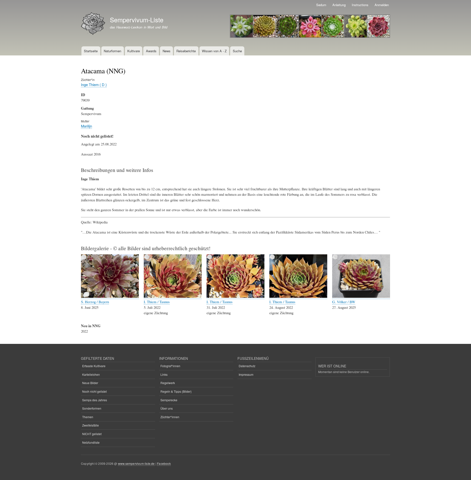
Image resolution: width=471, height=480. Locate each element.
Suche (237, 51)
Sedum (321, 4)
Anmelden (382, 4)
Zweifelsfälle (90, 425)
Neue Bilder (90, 383)
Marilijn (86, 126)
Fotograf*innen (170, 366)
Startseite (91, 51)
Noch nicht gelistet (94, 391)
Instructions (360, 4)
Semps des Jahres (94, 400)
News (166, 51)
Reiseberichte (186, 51)
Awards (151, 51)
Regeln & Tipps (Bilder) (176, 391)
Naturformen (112, 51)
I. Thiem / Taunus (157, 301)
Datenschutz (247, 366)
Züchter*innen (169, 417)
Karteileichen (91, 374)
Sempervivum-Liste (136, 19)
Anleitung (339, 4)
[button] (110, 296)
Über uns (166, 408)
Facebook (164, 463)
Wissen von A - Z (214, 51)
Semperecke (168, 400)
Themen (87, 417)
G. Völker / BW (343, 301)
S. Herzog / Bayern (95, 301)
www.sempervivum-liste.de (136, 463)
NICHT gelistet (92, 434)
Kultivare (133, 51)
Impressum (246, 374)
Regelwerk (167, 383)
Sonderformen (91, 408)
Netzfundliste (91, 442)
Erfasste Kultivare (93, 366)
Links (164, 374)
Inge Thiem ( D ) (94, 84)
